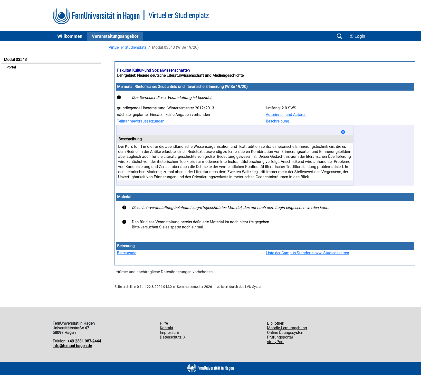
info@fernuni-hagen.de (72, 345)
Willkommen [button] (69, 36)
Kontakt (166, 328)
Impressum (169, 332)
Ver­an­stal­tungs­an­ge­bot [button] (115, 36)
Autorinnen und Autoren (286, 114)
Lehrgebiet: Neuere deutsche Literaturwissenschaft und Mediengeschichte (180, 75)
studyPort (275, 341)
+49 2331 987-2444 (84, 341)
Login (359, 36)
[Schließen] (343, 132)
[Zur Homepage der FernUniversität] (96, 16)
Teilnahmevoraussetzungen (140, 121)
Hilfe (164, 323)
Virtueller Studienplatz (127, 47)
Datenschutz (171, 337)
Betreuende (126, 253)
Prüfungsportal (280, 337)
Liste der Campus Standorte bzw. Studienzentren (307, 253)
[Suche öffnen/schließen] (339, 36)
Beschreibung (277, 121)
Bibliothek (275, 323)
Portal (11, 67)
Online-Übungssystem (286, 332)
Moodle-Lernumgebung (287, 328)
